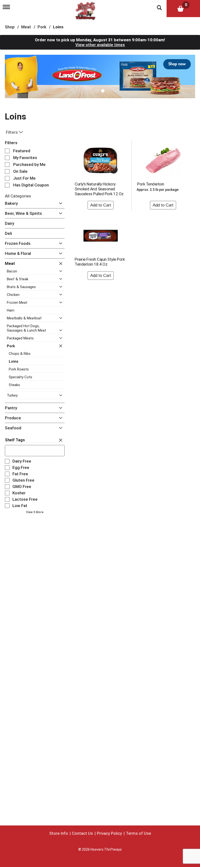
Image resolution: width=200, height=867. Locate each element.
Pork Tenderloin (150, 184)
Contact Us (82, 833)
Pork (42, 26)
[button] (100, 76)
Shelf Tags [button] (15, 440)
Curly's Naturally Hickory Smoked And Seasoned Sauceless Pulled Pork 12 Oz (99, 189)
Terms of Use (138, 833)
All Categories (18, 196)
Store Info (58, 833)
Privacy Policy (109, 833)
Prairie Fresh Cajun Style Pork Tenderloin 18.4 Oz (100, 262)
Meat (26, 26)
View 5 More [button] (34, 512)
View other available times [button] (100, 44)
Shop (10, 26)
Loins (58, 26)
